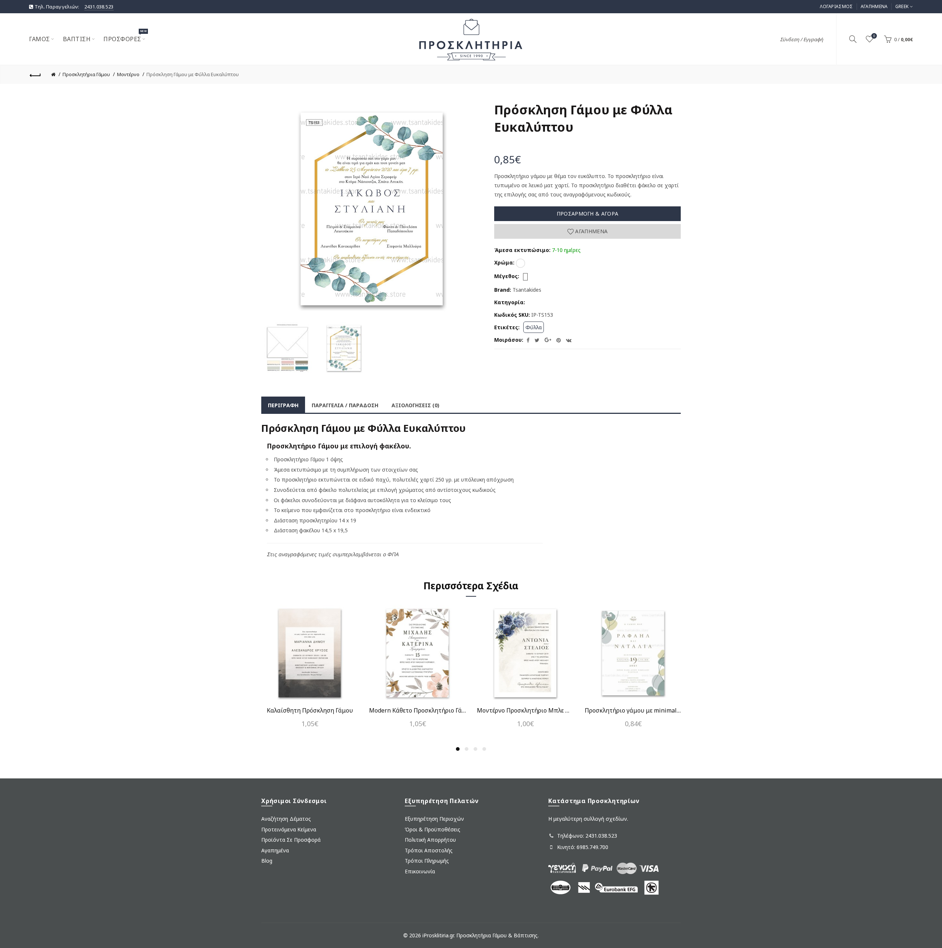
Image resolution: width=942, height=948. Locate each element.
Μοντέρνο (128, 74)
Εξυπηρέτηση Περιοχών (434, 818)
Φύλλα (533, 327)
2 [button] (466, 749)
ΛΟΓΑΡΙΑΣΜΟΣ (836, 6)
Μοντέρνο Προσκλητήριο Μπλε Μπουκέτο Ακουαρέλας (525, 710)
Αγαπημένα (591, 231)
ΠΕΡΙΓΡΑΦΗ (283, 405)
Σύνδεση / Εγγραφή (801, 39)
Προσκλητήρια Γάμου (86, 74)
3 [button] (475, 749)
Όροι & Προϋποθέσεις (432, 829)
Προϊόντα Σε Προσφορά (291, 839)
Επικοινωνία (420, 871)
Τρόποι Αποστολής (429, 850)
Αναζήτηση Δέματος (286, 818)
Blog (266, 860)
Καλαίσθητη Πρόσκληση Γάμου (310, 710)
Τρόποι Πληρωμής (427, 860)
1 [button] (458, 749)
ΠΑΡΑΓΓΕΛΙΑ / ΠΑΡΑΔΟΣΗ (345, 405)
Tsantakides (527, 289)
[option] (287, 348)
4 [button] (484, 749)
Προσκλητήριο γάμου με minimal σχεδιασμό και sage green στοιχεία (633, 710)
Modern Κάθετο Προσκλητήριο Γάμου (417, 710)
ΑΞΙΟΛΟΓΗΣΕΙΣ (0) (415, 405)
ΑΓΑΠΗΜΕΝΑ (874, 6)
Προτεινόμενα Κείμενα (288, 829)
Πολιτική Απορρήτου (430, 839)
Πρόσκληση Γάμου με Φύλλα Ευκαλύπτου (192, 74)
